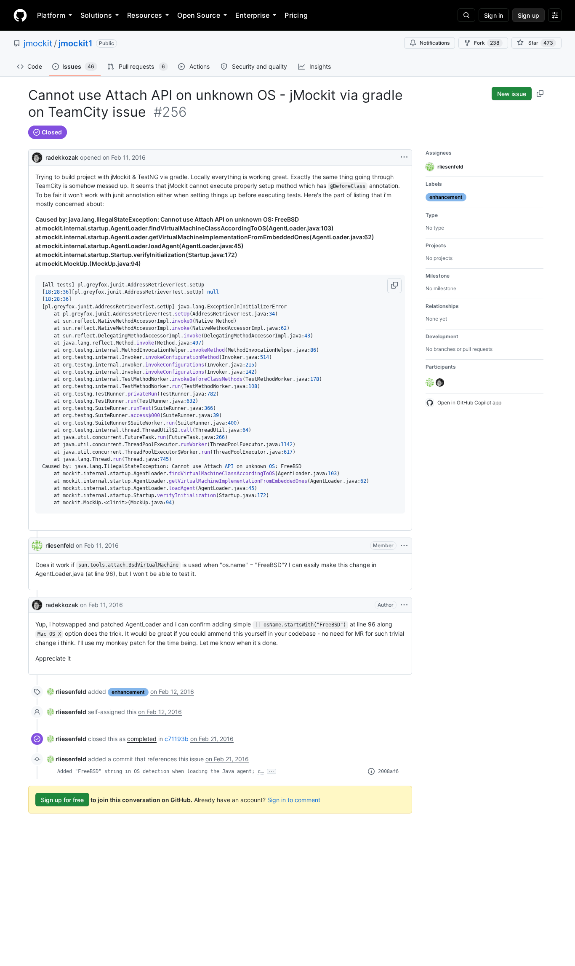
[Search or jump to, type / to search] (466, 15)
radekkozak (61, 157)
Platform (51, 15)
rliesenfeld (59, 545)
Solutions (96, 15)
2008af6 (388, 771)
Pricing (296, 15)
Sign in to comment (293, 799)
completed (142, 738)
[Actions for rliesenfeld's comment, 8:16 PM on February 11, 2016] (404, 545)
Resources (144, 15)
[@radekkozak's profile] (37, 156)
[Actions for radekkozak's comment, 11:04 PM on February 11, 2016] (404, 605)
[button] (394, 285)
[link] (66, 691)
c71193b (177, 738)
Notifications (435, 43)
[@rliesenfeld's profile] (37, 546)
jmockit (38, 43)
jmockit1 (76, 43)
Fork (487, 43)
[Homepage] (20, 15)
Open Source (198, 15)
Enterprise (252, 15)
